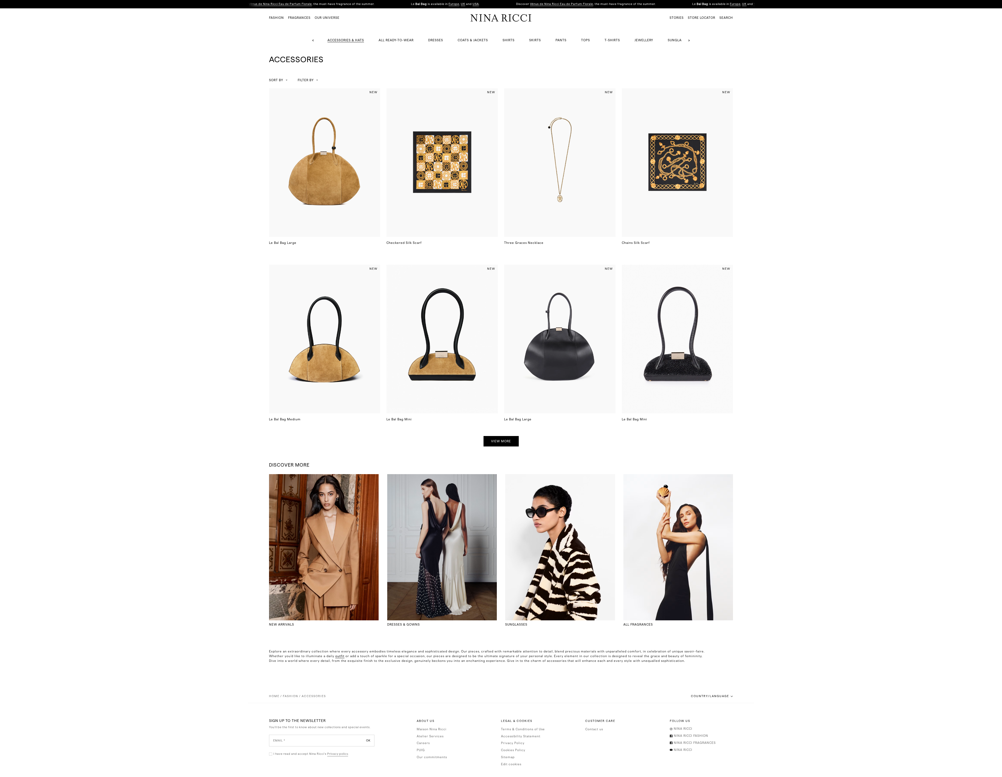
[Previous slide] (313, 40)
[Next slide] (689, 40)
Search (726, 17)
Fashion (290, 696)
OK (368, 740)
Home (274, 696)
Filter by (306, 80)
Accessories (314, 696)
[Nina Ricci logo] (501, 17)
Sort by (276, 80)
